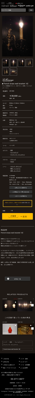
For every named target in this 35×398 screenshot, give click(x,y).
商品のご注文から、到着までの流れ (13, 202)
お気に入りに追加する (21, 187)
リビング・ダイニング (15, 166)
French (12, 161)
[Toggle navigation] (3, 3)
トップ (5, 342)
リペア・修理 (24, 359)
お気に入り (20, 3)
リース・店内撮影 (25, 365)
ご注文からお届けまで (9, 365)
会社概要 (18, 391)
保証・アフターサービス (9, 368)
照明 (11, 150)
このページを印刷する (21, 196)
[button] (32, 305)
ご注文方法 (6, 359)
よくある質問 (24, 368)
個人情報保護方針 (18, 392)
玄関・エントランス (15, 171)
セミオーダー (24, 362)
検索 (31, 10)
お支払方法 (6, 362)
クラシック (13, 159)
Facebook (12, 391)
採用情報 (24, 391)
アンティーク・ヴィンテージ (17, 154)
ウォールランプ (14, 152)
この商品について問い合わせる (20, 192)
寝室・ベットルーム (15, 168)
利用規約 (30, 391)
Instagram (4, 391)
